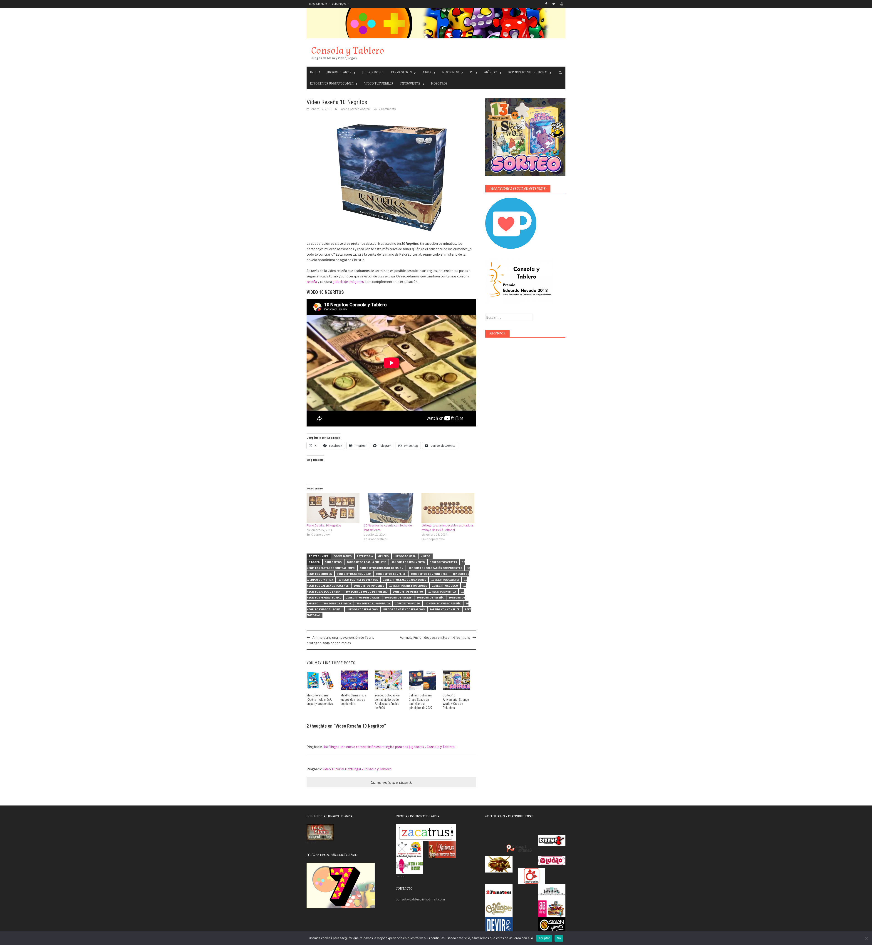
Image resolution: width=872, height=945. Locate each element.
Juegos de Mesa (318, 4)
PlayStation (401, 72)
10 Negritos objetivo (408, 591)
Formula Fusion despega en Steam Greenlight (434, 637)
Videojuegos (339, 4)
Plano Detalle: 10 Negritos (324, 525)
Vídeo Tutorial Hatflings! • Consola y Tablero (356, 769)
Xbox (427, 72)
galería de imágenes (348, 281)
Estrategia (365, 556)
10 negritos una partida (373, 603)
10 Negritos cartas (443, 562)
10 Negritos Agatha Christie (366, 562)
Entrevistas (410, 83)
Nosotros (439, 83)
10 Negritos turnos (337, 603)
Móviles (491, 72)
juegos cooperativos (362, 609)
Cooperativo (343, 556)
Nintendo (450, 72)
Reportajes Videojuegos (527, 72)
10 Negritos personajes (362, 597)
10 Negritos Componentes (429, 574)
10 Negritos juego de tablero (367, 591)
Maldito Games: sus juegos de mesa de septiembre (353, 699)
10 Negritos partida (442, 591)
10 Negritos (333, 562)
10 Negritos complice (391, 574)
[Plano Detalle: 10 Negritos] (333, 508)
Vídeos (425, 556)
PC (471, 72)
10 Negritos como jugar (354, 574)
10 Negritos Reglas (398, 597)
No (559, 938)
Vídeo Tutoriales (378, 83)
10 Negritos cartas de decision (381, 568)
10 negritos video (407, 603)
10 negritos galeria (445, 579)
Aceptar (544, 938)
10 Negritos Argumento (408, 562)
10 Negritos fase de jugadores (404, 579)
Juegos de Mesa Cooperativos (404, 609)
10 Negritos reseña (430, 597)
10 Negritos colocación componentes (435, 568)
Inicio (315, 72)
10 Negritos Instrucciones (408, 585)
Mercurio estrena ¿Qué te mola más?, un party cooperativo (320, 699)
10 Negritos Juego (445, 585)
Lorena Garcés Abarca (355, 109)
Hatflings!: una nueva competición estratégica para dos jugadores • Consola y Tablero (388, 746)
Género (383, 556)
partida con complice (445, 609)
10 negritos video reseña (443, 603)
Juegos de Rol (373, 72)
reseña (312, 281)
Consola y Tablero (347, 50)
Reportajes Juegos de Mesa (332, 83)
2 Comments (387, 109)
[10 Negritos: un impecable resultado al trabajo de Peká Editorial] (447, 508)
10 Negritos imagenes (369, 585)
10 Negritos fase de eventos (358, 579)
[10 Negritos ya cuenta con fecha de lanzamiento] (390, 508)
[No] (866, 938)
